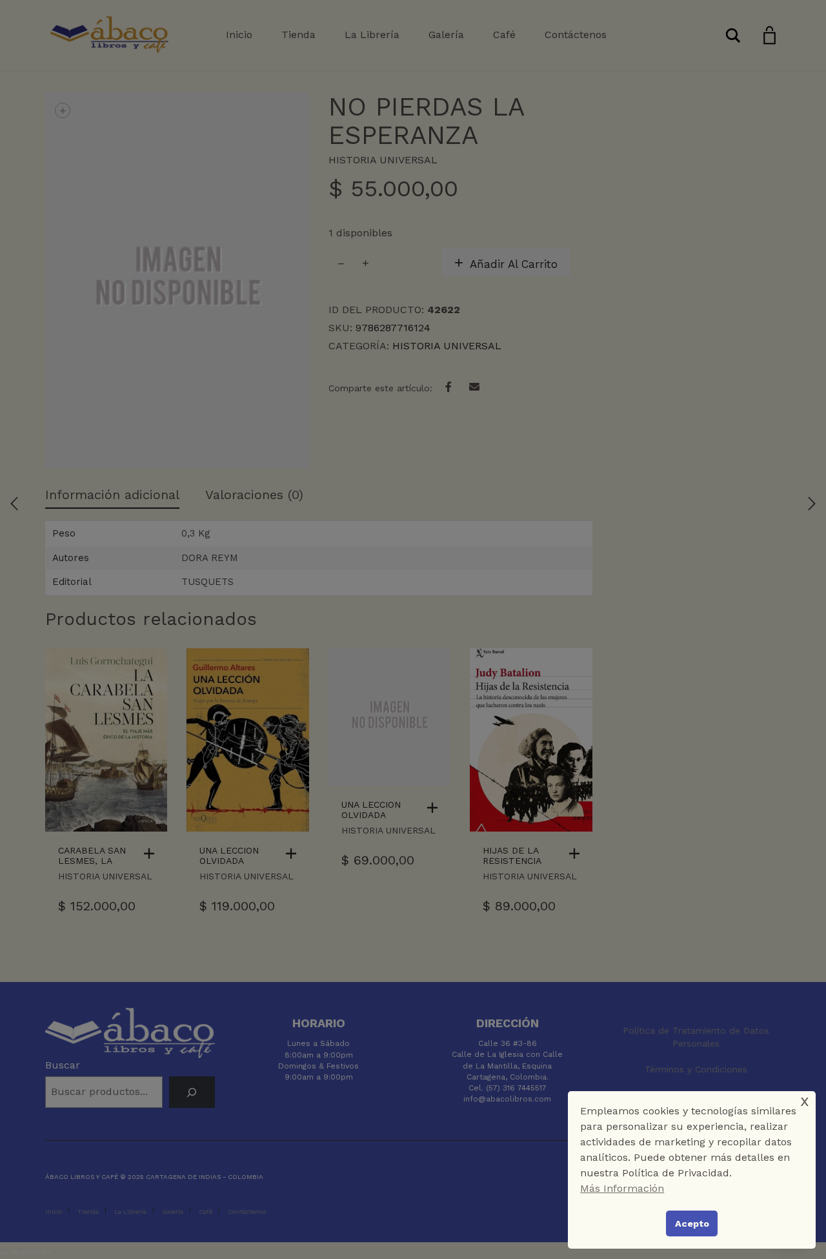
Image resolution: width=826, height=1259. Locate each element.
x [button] (804, 1100)
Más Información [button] (622, 1188)
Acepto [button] (692, 1223)
